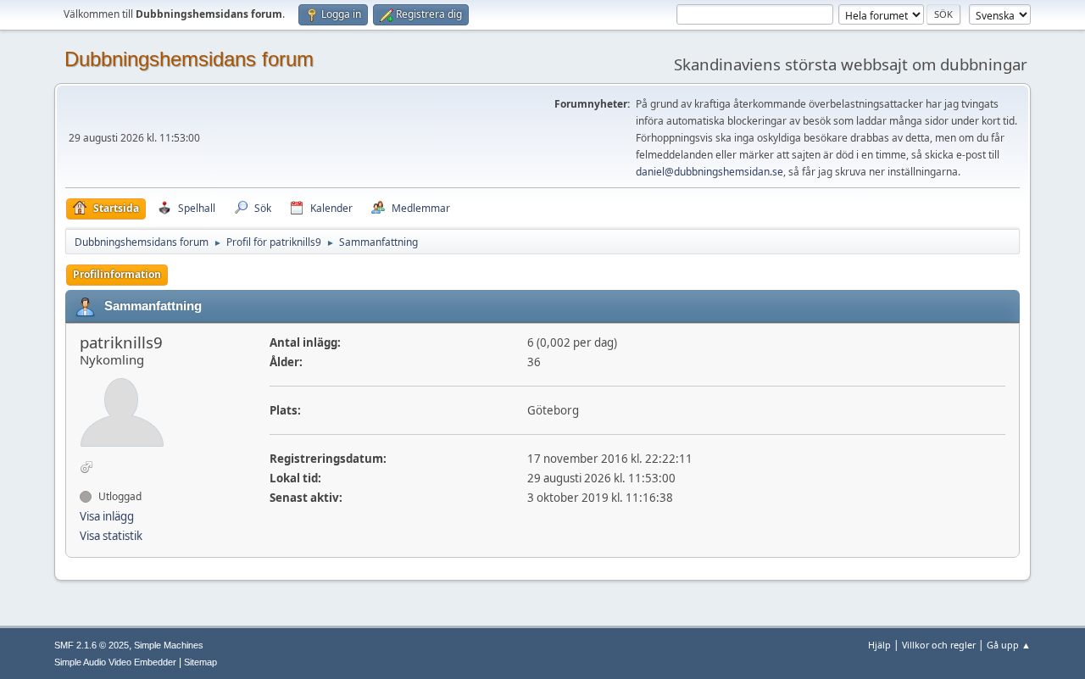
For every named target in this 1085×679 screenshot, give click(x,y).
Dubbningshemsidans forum (189, 58)
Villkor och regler (939, 644)
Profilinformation (117, 274)
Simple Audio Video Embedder (115, 662)
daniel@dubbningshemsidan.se (709, 171)
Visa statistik (111, 535)
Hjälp (879, 644)
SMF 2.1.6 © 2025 (91, 645)
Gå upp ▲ (1009, 644)
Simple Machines (168, 645)
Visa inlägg (107, 516)
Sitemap (200, 662)
